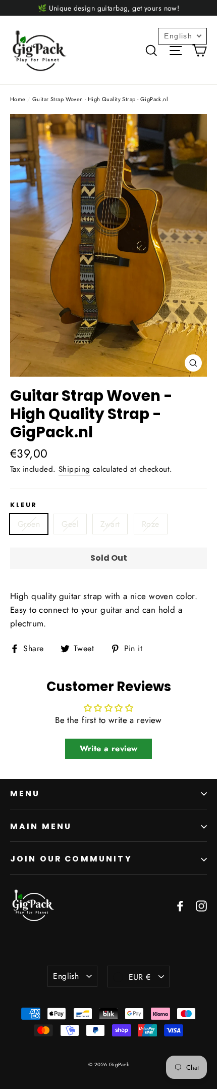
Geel (70, 524)
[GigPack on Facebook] (180, 905)
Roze (150, 524)
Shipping (74, 469)
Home (18, 99)
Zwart (110, 524)
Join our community (71, 859)
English (66, 976)
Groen (29, 524)
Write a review (109, 748)
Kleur (23, 505)
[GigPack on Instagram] (201, 905)
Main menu (41, 826)
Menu (25, 793)
